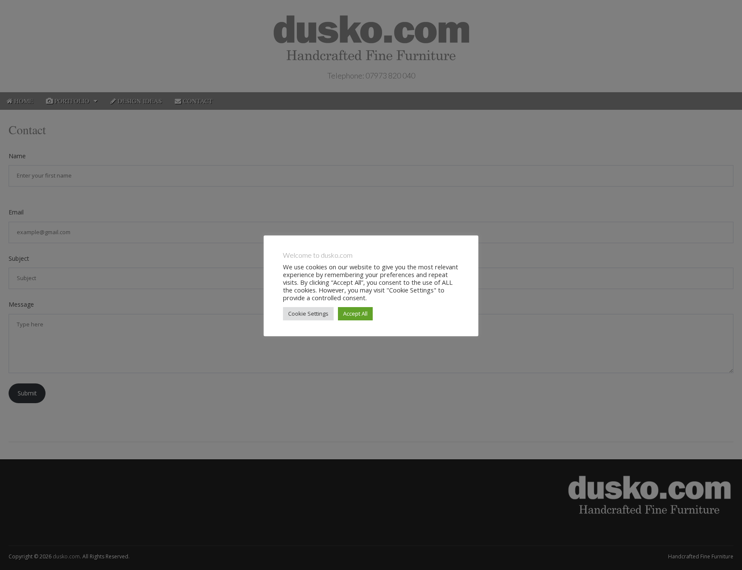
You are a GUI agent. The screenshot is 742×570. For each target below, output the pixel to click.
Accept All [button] (355, 313)
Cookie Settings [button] (308, 313)
